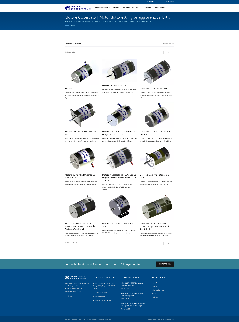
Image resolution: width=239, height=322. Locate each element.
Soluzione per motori (132, 8)
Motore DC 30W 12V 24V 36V (153, 88)
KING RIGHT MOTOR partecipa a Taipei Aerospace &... (132, 284)
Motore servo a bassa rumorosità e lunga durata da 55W (119, 133)
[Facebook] (65, 296)
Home (73, 25)
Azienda (115, 8)
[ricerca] (147, 2)
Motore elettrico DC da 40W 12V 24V (80, 133)
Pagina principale (102, 8)
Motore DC (70, 88)
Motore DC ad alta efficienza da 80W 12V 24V (80, 176)
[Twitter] (68, 296)
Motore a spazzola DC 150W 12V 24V (118, 225)
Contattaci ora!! (165, 264)
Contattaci (160, 8)
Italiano (171, 2)
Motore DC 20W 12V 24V (114, 85)
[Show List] (173, 43)
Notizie (148, 8)
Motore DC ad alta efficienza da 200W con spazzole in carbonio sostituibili (155, 226)
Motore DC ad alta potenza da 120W (154, 176)
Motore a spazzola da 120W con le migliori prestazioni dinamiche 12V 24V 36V (119, 177)
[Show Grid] (170, 43)
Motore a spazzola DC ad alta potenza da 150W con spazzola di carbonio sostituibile (81, 226)
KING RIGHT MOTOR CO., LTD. (87, 319)
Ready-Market (169, 319)
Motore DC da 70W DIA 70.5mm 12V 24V (155, 133)
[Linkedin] (71, 296)
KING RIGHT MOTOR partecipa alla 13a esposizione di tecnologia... (133, 304)
